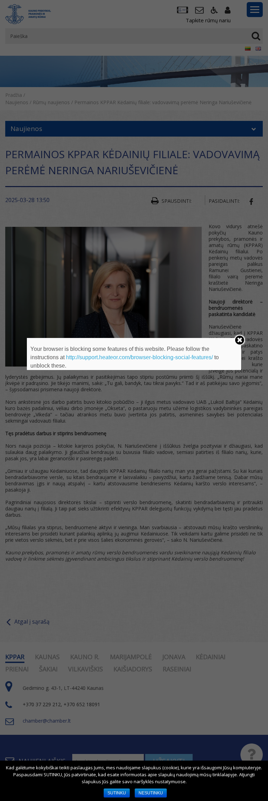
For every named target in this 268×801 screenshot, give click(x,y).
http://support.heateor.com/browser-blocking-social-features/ (139, 357)
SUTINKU (116, 793)
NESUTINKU (151, 793)
